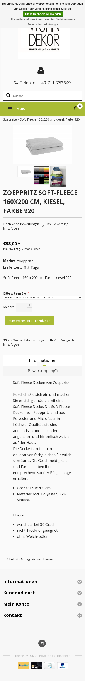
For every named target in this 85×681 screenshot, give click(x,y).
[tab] (42, 360)
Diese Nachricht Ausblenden (43, 14)
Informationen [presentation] (42, 360)
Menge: (8, 307)
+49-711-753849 (55, 83)
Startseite (10, 119)
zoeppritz (25, 260)
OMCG (34, 656)
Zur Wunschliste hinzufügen (27, 340)
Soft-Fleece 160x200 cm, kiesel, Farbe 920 (50, 119)
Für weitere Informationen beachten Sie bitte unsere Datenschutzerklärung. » (43, 22)
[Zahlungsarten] (42, 668)
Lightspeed (63, 656)
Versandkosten (31, 249)
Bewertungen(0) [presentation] (43, 370)
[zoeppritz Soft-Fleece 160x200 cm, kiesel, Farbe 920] (42, 144)
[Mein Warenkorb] (76, 108)
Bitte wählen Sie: (16, 293)
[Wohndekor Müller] (42, 36)
